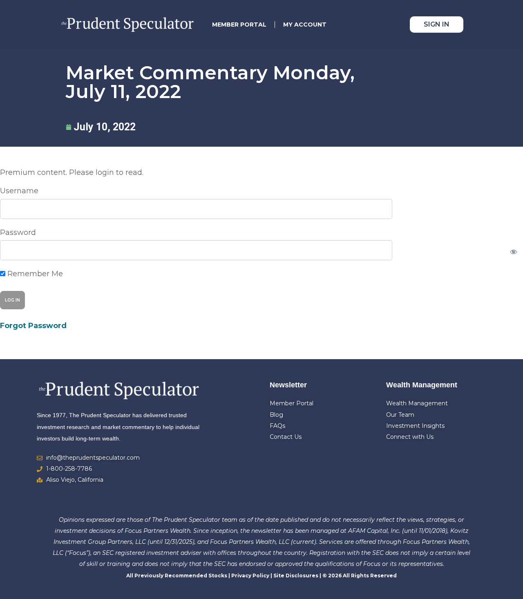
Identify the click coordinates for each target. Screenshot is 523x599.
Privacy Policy (250, 575)
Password (18, 232)
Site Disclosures (295, 575)
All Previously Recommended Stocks (176, 575)
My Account (304, 24)
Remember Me (34, 273)
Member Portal (239, 24)
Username (19, 190)
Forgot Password (33, 325)
